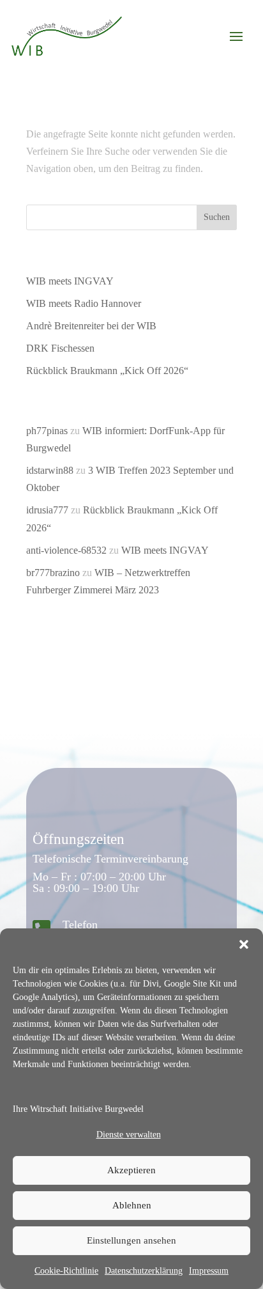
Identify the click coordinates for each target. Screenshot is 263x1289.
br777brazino (53, 572)
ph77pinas (47, 430)
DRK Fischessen (60, 348)
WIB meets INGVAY (70, 281)
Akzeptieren (131, 1170)
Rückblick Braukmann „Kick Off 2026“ (107, 370)
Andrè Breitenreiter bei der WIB (91, 325)
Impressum (209, 1271)
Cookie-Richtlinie (66, 1271)
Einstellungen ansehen (131, 1240)
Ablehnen (131, 1205)
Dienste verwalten (128, 1134)
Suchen (217, 217)
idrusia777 (47, 509)
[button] (243, 944)
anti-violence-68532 (66, 550)
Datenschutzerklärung (144, 1271)
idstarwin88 (49, 470)
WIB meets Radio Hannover (83, 303)
